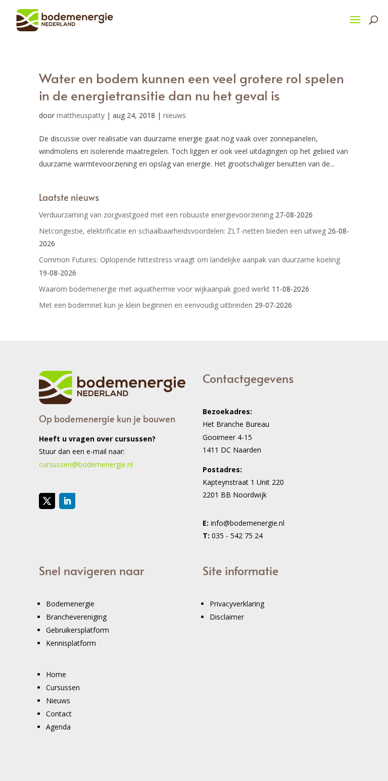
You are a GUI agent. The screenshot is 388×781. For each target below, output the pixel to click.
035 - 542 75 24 (237, 535)
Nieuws (58, 700)
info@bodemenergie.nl (247, 523)
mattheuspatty (81, 115)
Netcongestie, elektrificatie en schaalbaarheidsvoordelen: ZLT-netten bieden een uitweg (182, 231)
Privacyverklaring (237, 603)
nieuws (174, 115)
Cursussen (63, 687)
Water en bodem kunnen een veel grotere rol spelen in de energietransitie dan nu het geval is (191, 86)
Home (56, 674)
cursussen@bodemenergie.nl (86, 464)
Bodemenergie (70, 603)
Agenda (58, 727)
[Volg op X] (47, 501)
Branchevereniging (76, 617)
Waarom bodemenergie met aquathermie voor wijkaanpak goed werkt (154, 289)
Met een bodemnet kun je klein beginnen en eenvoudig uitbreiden (146, 305)
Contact (59, 713)
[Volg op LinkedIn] (67, 501)
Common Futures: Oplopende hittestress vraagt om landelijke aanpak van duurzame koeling (189, 259)
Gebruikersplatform (77, 630)
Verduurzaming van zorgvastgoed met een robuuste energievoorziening (156, 214)
